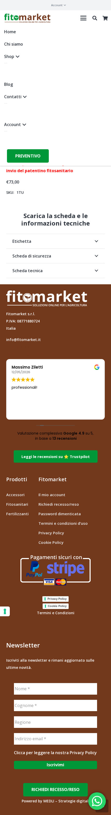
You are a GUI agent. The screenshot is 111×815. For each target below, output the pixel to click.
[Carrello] (105, 18)
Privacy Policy (51, 532)
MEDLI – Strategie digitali (66, 801)
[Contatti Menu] (5, 103)
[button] (58, 5)
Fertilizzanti (17, 513)
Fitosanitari (17, 504)
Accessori (15, 494)
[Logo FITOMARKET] (27, 18)
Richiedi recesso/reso (58, 504)
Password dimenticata (59, 513)
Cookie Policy (51, 542)
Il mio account (51, 494)
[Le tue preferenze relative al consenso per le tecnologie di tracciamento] (5, 611)
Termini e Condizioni (55, 612)
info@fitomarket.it (23, 339)
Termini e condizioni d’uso (63, 523)
